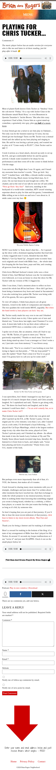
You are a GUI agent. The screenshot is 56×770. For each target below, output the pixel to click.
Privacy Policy (27, 761)
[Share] (20, 594)
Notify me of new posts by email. (16, 688)
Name (5, 650)
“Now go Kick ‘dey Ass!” (13, 186)
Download (33, 588)
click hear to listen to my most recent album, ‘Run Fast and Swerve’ (27, 518)
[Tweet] (42, 594)
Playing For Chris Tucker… (24, 30)
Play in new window (18, 588)
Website (5, 668)
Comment (7, 620)
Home (14, 761)
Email (5, 659)
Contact (41, 761)
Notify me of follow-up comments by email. (21, 680)
